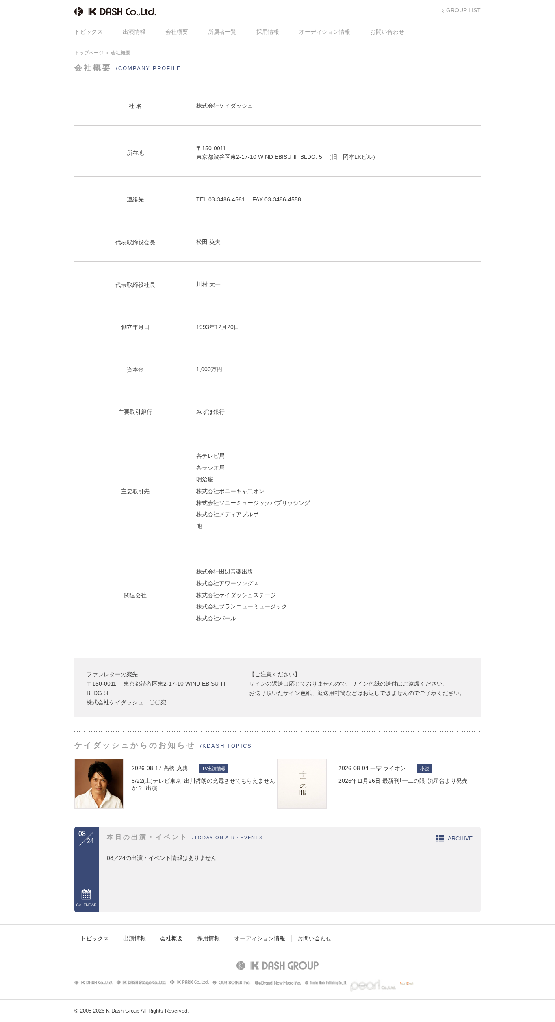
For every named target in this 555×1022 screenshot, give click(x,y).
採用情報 (267, 31)
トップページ (89, 53)
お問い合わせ (387, 31)
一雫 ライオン (388, 768)
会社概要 (176, 31)
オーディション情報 (324, 31)
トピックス (88, 31)
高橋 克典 (175, 768)
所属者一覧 (222, 31)
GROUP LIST (463, 10)
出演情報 (134, 31)
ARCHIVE (460, 838)
